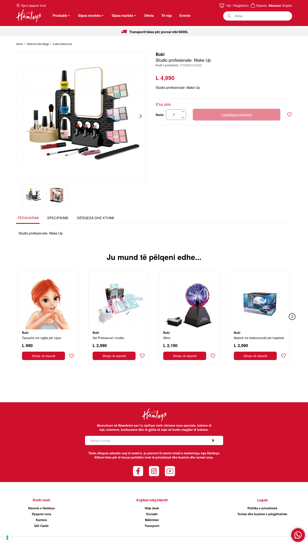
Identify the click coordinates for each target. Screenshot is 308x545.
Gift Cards (41, 526)
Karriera (41, 520)
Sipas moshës (89, 15)
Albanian (274, 5)
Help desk (152, 508)
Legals (262, 500)
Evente (184, 15)
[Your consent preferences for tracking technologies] (7, 538)
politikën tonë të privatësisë (151, 457)
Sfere (166, 338)
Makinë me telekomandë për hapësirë (259, 338)
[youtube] (170, 471)
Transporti (152, 526)
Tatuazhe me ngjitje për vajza (41, 338)
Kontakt (152, 514)
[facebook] (138, 471)
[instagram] (154, 471)
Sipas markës (122, 15)
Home (19, 44)
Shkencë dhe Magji (38, 44)
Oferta (149, 15)
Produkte (60, 15)
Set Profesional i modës (108, 338)
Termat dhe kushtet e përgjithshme (262, 514)
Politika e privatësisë (262, 508)
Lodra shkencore (62, 44)
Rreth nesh (41, 500)
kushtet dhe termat (191, 457)
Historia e (41, 508)
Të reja (166, 15)
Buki (160, 54)
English (287, 5)
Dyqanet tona (41, 514)
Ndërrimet (152, 520)
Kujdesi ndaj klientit (152, 500)
